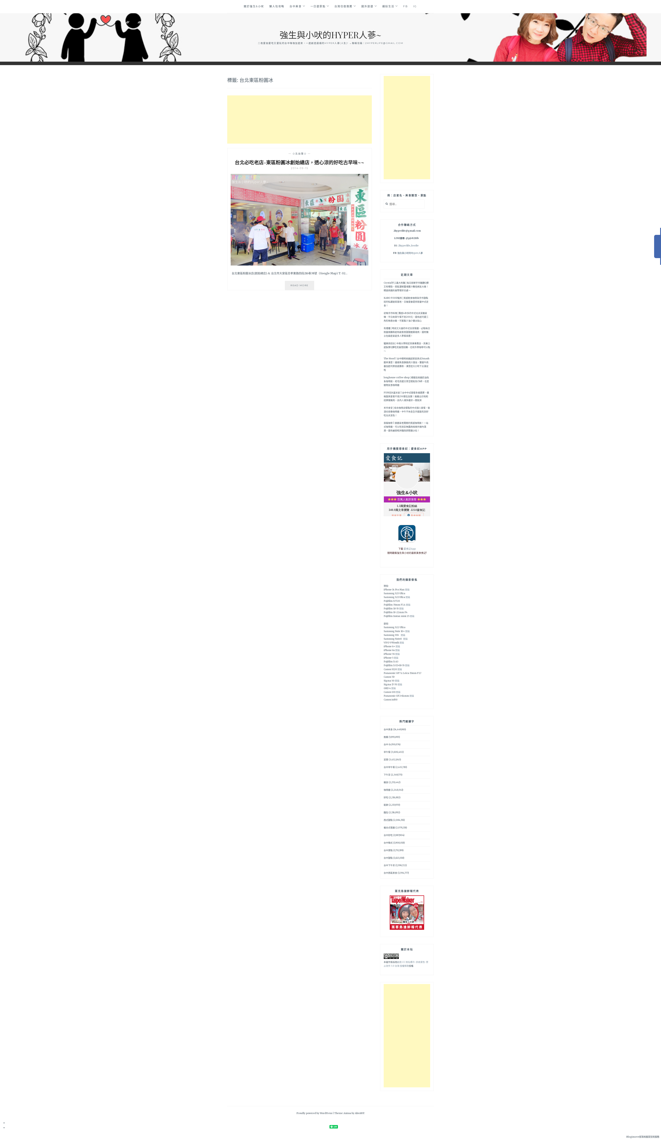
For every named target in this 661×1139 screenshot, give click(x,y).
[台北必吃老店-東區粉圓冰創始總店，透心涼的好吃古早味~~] (299, 264)
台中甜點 (388, 857)
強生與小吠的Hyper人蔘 (410, 253)
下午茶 (387, 774)
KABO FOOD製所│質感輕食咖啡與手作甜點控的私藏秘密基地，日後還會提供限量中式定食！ (406, 302)
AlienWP (359, 1113)
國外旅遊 (367, 6)
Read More (302, 287)
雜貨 (386, 782)
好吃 (386, 797)
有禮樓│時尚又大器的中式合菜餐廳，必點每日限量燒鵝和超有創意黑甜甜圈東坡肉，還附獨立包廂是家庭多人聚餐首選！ (407, 332)
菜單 (386, 759)
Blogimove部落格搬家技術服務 (642, 1136)
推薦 (386, 737)
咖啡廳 (387, 789)
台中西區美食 (390, 872)
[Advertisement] (299, 119)
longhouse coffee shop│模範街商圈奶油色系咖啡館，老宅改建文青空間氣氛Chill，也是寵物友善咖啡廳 (406, 381)
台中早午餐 (389, 767)
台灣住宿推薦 (343, 6)
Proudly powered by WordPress (314, 1113)
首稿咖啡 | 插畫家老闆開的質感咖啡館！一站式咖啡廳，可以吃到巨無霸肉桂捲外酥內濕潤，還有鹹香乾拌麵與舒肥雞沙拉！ (406, 427)
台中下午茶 (389, 865)
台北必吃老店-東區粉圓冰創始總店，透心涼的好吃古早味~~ (299, 162)
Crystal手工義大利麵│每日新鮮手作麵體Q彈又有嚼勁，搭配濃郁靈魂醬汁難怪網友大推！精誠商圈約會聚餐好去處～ (406, 286)
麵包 (386, 812)
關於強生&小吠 (254, 6)
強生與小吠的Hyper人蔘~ (330, 34)
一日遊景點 (318, 6)
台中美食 (296, 6)
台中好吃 (388, 835)
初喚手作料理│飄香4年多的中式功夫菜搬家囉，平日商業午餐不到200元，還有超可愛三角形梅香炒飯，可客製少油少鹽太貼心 (406, 317)
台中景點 (388, 850)
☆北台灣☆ (299, 153)
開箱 (407, 589)
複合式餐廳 (389, 827)
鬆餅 (386, 804)
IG (415, 6)
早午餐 (387, 752)
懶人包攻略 (276, 6)
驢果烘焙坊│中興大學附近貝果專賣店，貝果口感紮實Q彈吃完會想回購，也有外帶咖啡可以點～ (407, 347)
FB (405, 6)
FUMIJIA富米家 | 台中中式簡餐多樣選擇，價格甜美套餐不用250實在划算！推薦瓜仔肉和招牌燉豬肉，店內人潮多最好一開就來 (406, 396)
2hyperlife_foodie (408, 245)
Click (657, 246)
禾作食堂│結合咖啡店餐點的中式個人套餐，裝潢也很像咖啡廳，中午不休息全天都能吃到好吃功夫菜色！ (407, 411)
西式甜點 (388, 820)
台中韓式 (388, 842)
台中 (386, 744)
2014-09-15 (299, 168)
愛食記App (410, 548)
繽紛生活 (388, 6)
